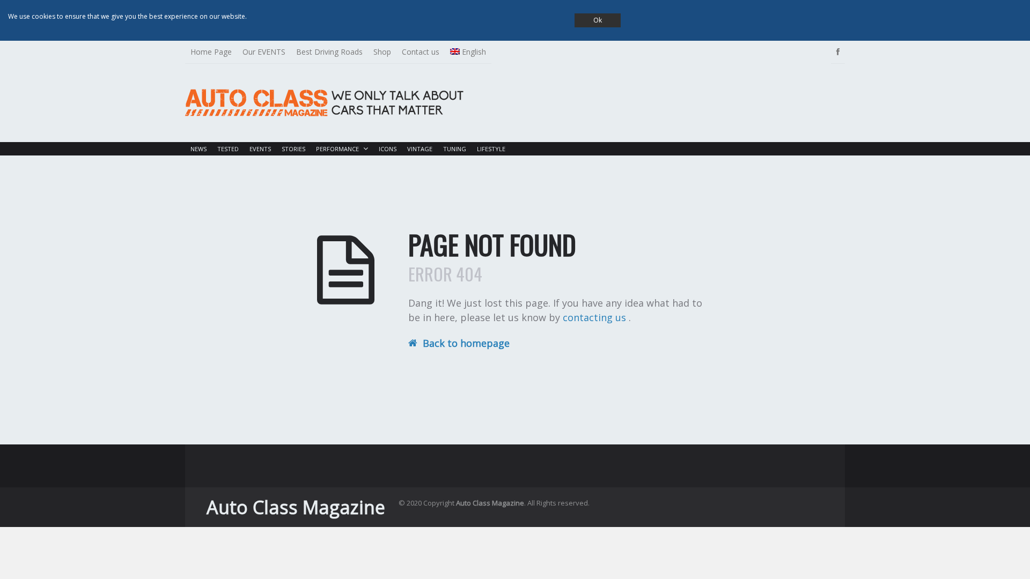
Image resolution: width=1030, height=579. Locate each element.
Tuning (454, 149)
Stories (293, 149)
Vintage (419, 149)
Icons (387, 149)
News (198, 149)
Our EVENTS (263, 52)
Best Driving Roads (329, 52)
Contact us (420, 52)
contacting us (596, 317)
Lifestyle (491, 149)
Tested (228, 149)
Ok (597, 20)
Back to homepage (466, 343)
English (474, 52)
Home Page (211, 52)
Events (260, 149)
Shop (382, 52)
